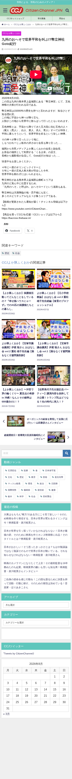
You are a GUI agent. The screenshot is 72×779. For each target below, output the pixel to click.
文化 (10, 477)
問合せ (62, 18)
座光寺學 (59, 477)
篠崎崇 (27, 490)
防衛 (45, 477)
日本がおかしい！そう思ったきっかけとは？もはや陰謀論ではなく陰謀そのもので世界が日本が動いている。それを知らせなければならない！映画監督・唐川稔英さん (35, 551)
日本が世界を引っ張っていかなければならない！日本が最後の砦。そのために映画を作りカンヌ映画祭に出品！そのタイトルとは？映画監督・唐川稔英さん (35, 535)
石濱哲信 (12, 470)
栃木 (10, 496)
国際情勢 (12, 490)
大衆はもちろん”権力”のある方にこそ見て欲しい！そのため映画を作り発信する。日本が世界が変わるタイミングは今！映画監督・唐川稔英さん (35, 518)
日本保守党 (50, 470)
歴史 (7, 253)
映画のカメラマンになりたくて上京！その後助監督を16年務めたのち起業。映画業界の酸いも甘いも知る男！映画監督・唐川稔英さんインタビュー (36, 567)
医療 (26, 470)
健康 (53, 490)
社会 (17, 253)
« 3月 (6, 714)
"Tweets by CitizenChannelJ (18, 653)
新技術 (41, 490)
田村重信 (47, 496)
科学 (22, 496)
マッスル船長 (14, 484)
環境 (30, 484)
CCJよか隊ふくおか (11, 33)
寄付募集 (41, 18)
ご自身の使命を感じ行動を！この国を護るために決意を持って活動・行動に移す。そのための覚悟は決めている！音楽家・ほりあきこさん (35, 583)
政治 (42, 484)
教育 (33, 477)
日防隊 (54, 484)
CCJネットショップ (15, 18)
